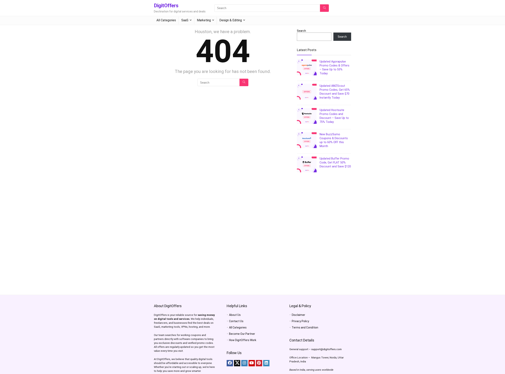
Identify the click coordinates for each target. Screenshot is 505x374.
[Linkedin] (266, 363)
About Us (235, 314)
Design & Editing (230, 20)
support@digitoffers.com (326, 349)
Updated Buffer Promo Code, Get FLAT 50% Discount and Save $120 (335, 162)
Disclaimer (298, 314)
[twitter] (237, 363)
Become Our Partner (242, 333)
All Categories (166, 20)
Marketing (204, 20)
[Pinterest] (259, 363)
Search (301, 31)
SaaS (184, 20)
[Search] (324, 8)
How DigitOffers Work (242, 340)
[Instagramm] (244, 363)
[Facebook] (230, 363)
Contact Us (236, 321)
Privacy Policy (300, 321)
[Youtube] (252, 363)
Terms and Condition (305, 327)
